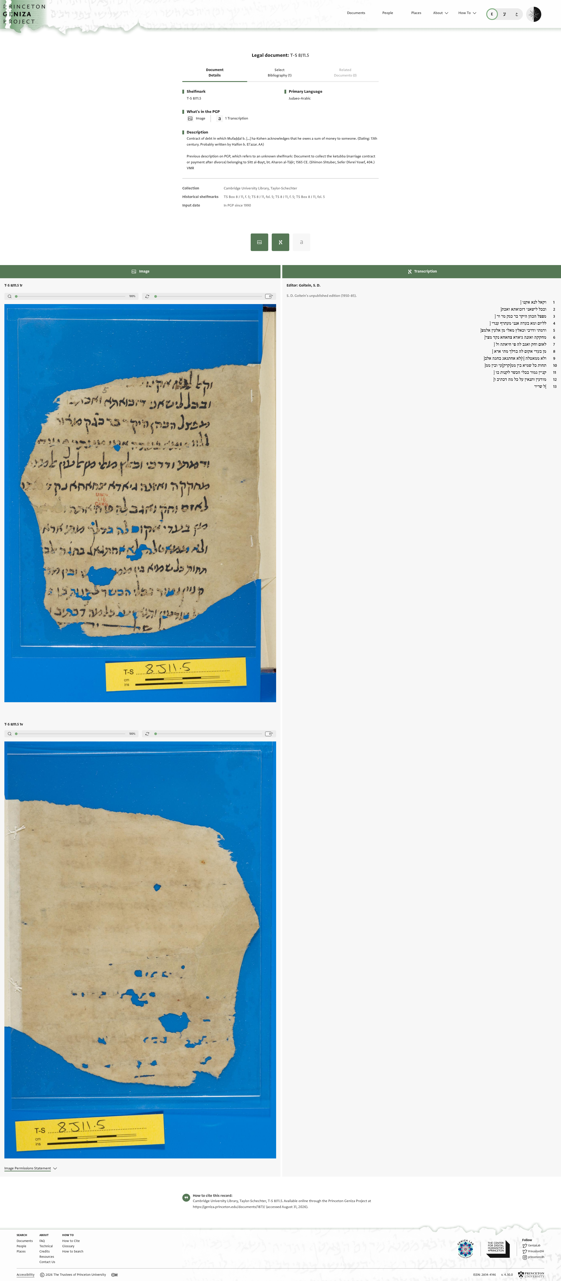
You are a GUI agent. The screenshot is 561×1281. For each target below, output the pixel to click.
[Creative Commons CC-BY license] (114, 1275)
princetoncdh (536, 1257)
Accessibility (25, 1275)
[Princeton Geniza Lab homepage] (469, 1249)
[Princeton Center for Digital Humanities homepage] (501, 1249)
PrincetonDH (536, 1251)
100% (132, 296)
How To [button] (464, 13)
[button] (25, 16)
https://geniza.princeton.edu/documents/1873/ (229, 1207)
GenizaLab (534, 1245)
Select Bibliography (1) (279, 73)
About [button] (438, 13)
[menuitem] (352, 15)
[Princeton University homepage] (531, 1275)
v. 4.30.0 (507, 1275)
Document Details (215, 73)
